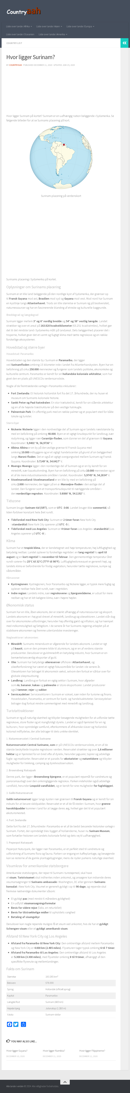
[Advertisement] (61, 91)
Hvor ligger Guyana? (16, 1050)
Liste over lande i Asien (48, 26)
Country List (14, 43)
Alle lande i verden (15, 1086)
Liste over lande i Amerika (52, 34)
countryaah (15, 65)
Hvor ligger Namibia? (54, 1050)
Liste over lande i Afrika (18, 26)
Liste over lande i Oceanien (20, 34)
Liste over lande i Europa (79, 26)
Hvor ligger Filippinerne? (92, 1050)
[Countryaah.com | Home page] (24, 11)
